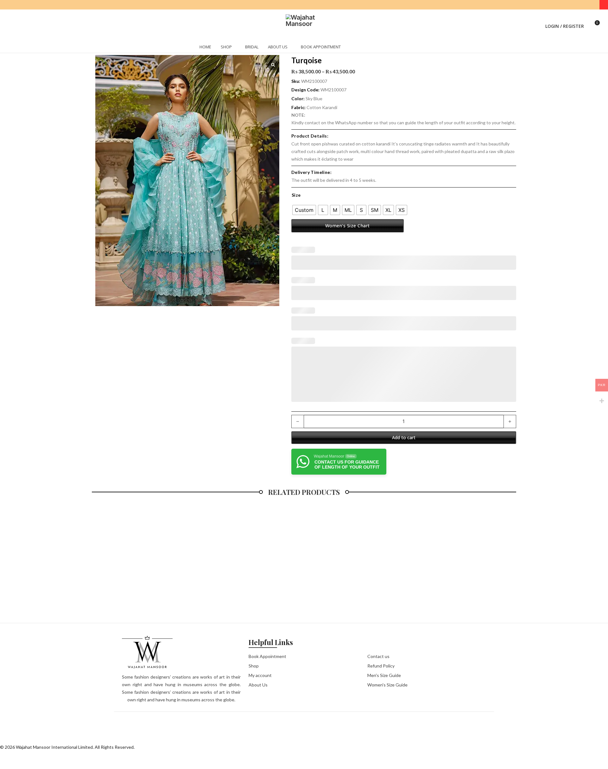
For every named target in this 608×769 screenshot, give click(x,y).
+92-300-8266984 (301, 5)
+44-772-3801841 (336, 5)
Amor (143, 46)
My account (260, 675)
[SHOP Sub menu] (234, 39)
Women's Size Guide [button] (387, 684)
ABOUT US (278, 38)
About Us (258, 684)
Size (296, 195)
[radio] (304, 210)
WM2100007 (333, 89)
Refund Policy (381, 665)
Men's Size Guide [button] (384, 675)
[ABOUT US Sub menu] (290, 39)
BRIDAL (251, 38)
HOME (205, 38)
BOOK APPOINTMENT (321, 38)
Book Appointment (267, 656)
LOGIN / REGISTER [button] (564, 22)
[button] (527, 22)
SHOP (226, 38)
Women (121, 46)
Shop (254, 665)
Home (98, 46)
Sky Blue (314, 98)
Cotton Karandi (322, 107)
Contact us (378, 656)
